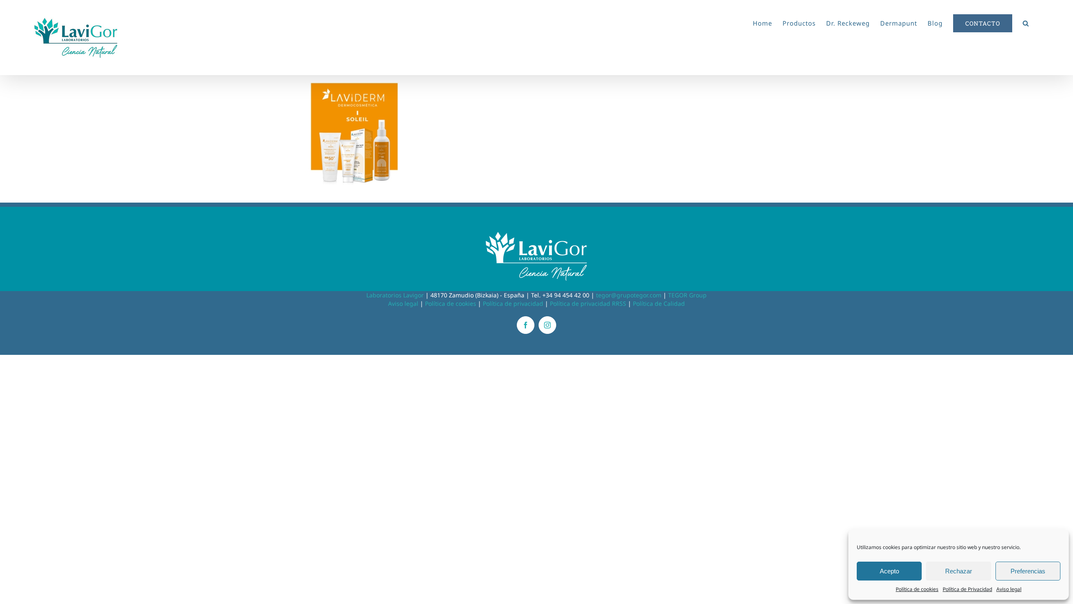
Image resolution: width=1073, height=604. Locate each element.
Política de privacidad (513, 303)
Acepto (889, 571)
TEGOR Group (687, 295)
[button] (1026, 21)
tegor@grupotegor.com (628, 295)
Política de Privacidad (967, 589)
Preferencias (1028, 571)
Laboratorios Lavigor (395, 295)
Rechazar (958, 571)
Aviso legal (1008, 589)
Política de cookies (917, 589)
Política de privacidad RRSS (588, 303)
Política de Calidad (659, 303)
